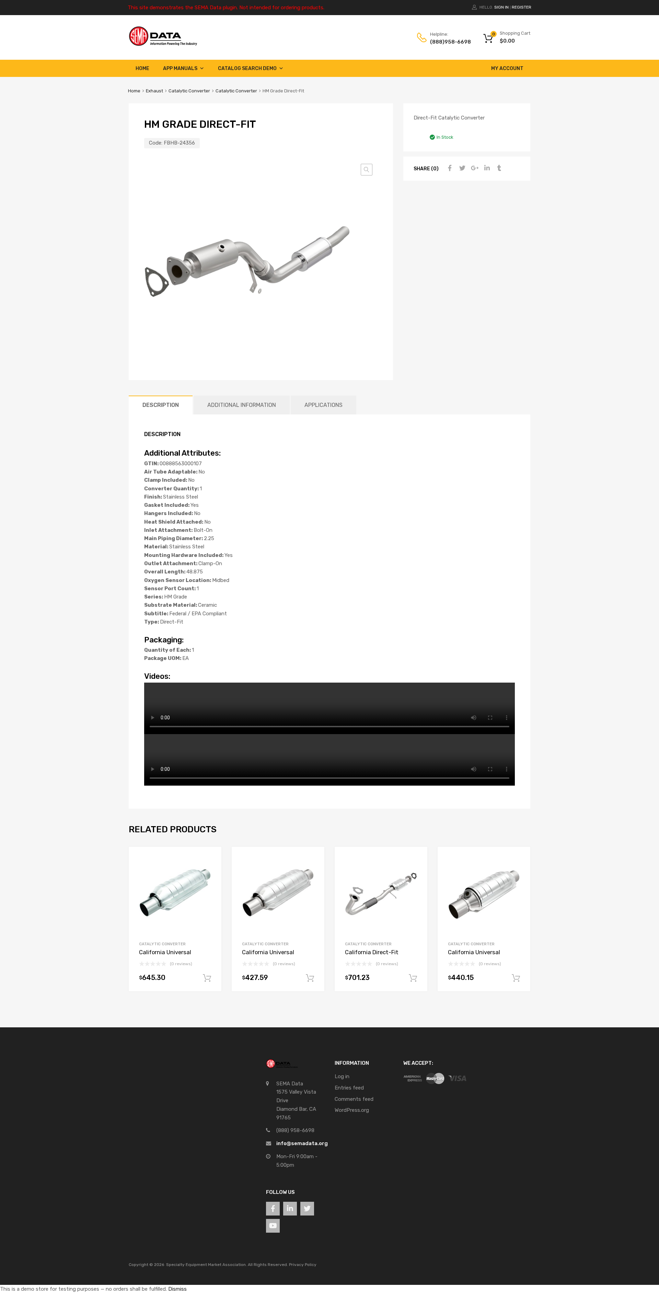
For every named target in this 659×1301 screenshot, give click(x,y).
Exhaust (154, 90)
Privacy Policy (302, 1264)
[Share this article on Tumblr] (498, 168)
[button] (366, 169)
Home (142, 68)
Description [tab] (160, 405)
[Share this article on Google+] (473, 168)
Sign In (501, 7)
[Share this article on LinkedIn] (486, 168)
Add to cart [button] (207, 978)
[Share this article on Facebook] (448, 168)
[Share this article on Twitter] (461, 168)
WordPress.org (352, 1110)
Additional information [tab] (241, 405)
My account (507, 68)
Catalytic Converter (189, 90)
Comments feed (354, 1099)
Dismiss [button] (177, 1289)
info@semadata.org (302, 1143)
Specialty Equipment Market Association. (206, 1264)
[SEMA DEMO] (163, 44)
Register (521, 7)
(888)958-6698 (447, 42)
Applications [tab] (323, 405)
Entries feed (349, 1088)
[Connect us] (273, 1209)
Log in (342, 1076)
